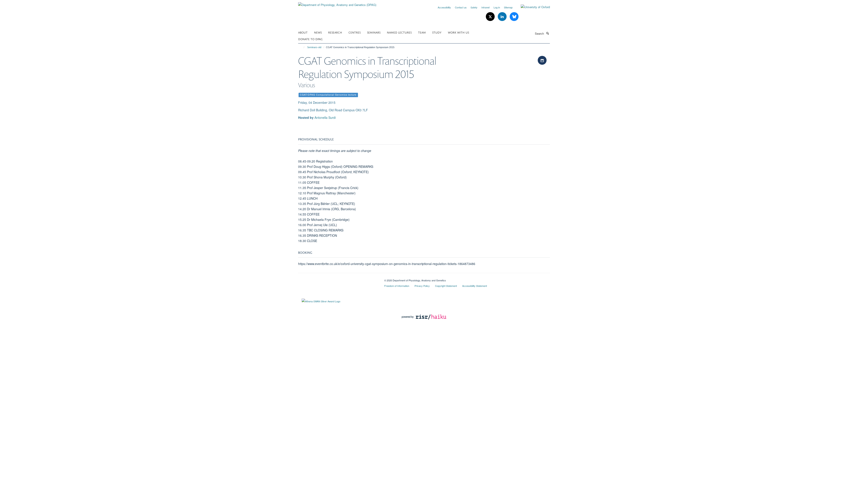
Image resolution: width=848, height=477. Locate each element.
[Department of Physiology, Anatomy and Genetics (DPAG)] (337, 3)
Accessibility (444, 7)
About (303, 32)
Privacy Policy (422, 286)
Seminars (373, 32)
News (318, 32)
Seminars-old (314, 47)
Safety (474, 7)
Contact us (461, 7)
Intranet (485, 7)
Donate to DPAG (310, 39)
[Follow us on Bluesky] (514, 17)
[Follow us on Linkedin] (502, 17)
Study (436, 32)
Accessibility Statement (474, 286)
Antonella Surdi (325, 117)
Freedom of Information (396, 286)
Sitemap (508, 7)
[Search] (547, 33)
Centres (354, 32)
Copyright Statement (446, 286)
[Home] (302, 47)
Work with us (458, 32)
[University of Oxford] (532, 7)
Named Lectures (399, 32)
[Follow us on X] (491, 17)
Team (422, 32)
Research (335, 32)
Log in (497, 7)
